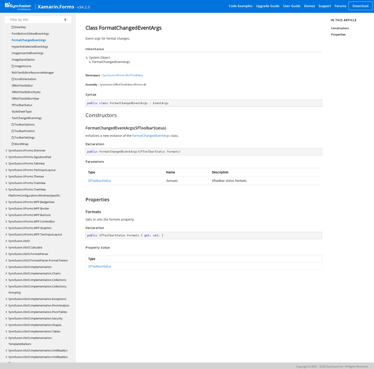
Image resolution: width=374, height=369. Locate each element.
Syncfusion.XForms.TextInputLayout (32, 170)
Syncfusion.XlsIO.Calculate (25, 247)
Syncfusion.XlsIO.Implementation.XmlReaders (38, 350)
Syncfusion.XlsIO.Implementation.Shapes (34, 325)
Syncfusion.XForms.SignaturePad (29, 157)
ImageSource (22, 66)
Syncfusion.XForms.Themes (26, 176)
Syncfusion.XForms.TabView (26, 163)
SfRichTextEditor (22, 85)
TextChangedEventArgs (27, 118)
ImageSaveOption (23, 59)
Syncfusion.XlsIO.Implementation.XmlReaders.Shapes (38, 360)
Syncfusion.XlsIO (19, 241)
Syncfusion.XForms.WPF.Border (28, 208)
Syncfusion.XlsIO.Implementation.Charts (34, 273)
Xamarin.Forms (56, 6)
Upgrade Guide (267, 6)
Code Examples (240, 6)
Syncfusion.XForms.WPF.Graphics (30, 228)
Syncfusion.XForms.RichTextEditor (122, 75)
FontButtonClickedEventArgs (30, 33)
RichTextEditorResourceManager (33, 72)
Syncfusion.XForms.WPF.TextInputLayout (35, 234)
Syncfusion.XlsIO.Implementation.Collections (37, 280)
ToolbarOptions (24, 124)
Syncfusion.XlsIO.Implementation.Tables (34, 331)
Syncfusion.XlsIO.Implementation (30, 267)
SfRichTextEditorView (25, 98)
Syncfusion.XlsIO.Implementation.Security (35, 318)
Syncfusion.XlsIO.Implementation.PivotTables (37, 312)
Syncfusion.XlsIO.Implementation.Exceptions (37, 299)
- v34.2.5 (82, 7)
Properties (338, 34)
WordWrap (21, 144)
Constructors (340, 28)
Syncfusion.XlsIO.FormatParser (28, 254)
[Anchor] (83, 115)
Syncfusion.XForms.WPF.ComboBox (31, 221)
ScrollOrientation (25, 79)
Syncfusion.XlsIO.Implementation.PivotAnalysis (38, 305)
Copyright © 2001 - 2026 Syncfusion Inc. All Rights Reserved (332, 366)
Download (360, 6)
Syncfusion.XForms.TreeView (26, 183)
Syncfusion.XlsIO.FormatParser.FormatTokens (38, 260)
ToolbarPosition (24, 131)
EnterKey (20, 27)
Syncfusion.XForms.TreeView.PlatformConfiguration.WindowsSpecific (34, 192)
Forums (340, 6)
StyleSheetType (22, 111)
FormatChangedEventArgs (29, 40)
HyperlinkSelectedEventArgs (30, 46)
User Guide (291, 6)
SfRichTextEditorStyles (26, 92)
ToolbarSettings (24, 137)
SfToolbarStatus (22, 105)
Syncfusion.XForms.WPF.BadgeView (31, 202)
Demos (309, 6)
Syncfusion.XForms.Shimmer (26, 150)
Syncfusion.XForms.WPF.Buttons (29, 215)
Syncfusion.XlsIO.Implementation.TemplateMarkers (30, 341)
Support (325, 6)
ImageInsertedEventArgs (28, 53)
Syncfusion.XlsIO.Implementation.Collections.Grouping (37, 289)
